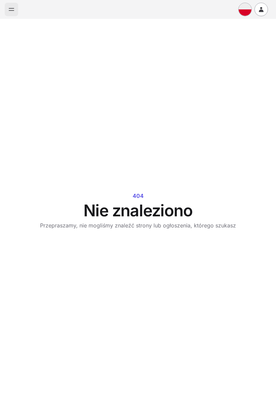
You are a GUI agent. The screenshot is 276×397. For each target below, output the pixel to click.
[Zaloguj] (261, 9)
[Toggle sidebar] (11, 9)
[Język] (245, 9)
